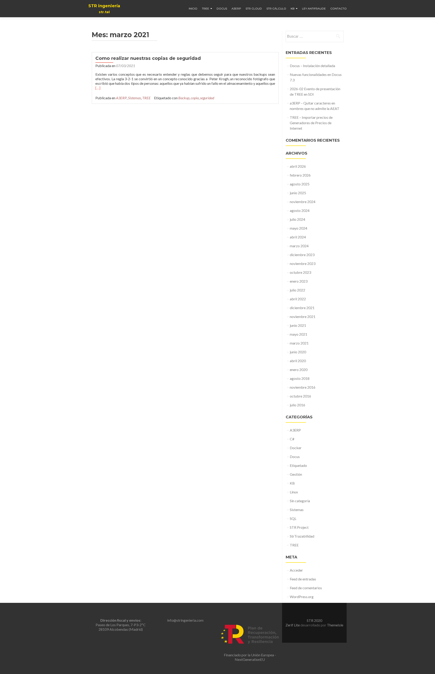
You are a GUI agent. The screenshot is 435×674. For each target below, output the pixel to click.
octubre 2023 (300, 272)
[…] (97, 88)
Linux (294, 492)
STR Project (299, 527)
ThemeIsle (335, 625)
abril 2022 (298, 299)
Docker (296, 448)
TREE (205, 8)
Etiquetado (298, 465)
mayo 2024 (298, 228)
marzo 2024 (299, 246)
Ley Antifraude (314, 8)
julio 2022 (297, 290)
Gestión (296, 474)
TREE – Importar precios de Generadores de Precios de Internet (311, 122)
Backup (183, 98)
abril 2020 (298, 361)
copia (195, 98)
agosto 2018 (299, 378)
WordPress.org (302, 596)
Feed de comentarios (306, 588)
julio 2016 (297, 405)
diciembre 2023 (302, 254)
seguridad (207, 98)
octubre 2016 (300, 396)
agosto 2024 (299, 210)
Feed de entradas (303, 579)
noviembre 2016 (302, 387)
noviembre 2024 (302, 201)
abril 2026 (298, 166)
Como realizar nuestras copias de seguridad (148, 58)
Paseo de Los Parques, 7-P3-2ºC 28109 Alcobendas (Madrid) (121, 624)
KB (293, 8)
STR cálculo (276, 8)
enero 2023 (298, 281)
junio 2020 (298, 352)
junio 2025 (298, 193)
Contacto (338, 8)
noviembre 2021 (302, 316)
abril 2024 (298, 237)
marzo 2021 (299, 343)
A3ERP (236, 8)
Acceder (296, 570)
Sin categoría (300, 501)
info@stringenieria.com (185, 620)
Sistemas (134, 98)
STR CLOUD (254, 8)
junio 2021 (298, 325)
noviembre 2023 (302, 263)
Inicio (193, 8)
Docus (222, 8)
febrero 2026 (300, 175)
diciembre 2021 (302, 307)
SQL (293, 518)
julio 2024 (297, 219)
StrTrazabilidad (302, 536)
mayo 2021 (298, 334)
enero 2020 (298, 369)
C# (292, 439)
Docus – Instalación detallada (312, 65)
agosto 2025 (299, 184)
